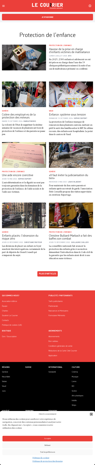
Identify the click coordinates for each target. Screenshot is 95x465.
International (55, 367)
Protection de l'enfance (60, 45)
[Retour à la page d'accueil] (47, 6)
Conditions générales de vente (60, 346)
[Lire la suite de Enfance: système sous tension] (71, 94)
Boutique (6, 331)
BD (73, 386)
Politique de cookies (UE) (12, 325)
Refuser (47, 445)
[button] (91, 414)
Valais (4, 382)
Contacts (5, 320)
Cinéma (75, 372)
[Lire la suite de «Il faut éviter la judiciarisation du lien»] (71, 155)
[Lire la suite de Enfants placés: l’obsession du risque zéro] (24, 215)
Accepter (47, 439)
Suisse (28, 367)
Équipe (4, 306)
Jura (3, 391)
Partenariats (53, 306)
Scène (74, 391)
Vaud (51, 111)
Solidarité (52, 372)
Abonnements (53, 337)
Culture (76, 367)
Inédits (74, 401)
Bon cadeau (53, 341)
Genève (5, 111)
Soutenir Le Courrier (10, 316)
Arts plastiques (77, 396)
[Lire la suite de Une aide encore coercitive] (24, 155)
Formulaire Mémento (56, 316)
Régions (6, 367)
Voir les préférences (47, 452)
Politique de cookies (41, 458)
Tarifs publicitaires (55, 301)
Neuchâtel (6, 377)
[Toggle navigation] (3, 5)
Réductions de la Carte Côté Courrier (62, 351)
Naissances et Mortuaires (58, 311)
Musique (75, 377)
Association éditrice (9, 301)
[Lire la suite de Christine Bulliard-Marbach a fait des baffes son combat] (71, 215)
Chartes (5, 311)
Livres (74, 382)
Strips (74, 405)
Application (52, 356)
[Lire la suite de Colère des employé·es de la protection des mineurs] (24, 94)
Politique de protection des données (48, 462)
